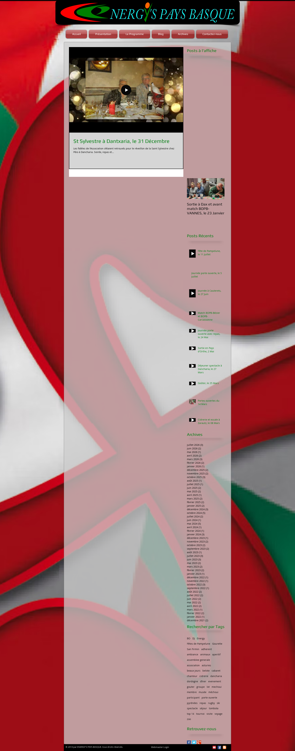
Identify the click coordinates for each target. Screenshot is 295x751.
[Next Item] (219, 188)
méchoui (213, 692)
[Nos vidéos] (214, 747)
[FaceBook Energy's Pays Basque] (219, 747)
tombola (213, 708)
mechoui (217, 686)
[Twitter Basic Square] (194, 742)
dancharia (216, 676)
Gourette (217, 643)
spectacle (192, 708)
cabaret (216, 670)
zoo (189, 719)
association (193, 665)
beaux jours (193, 670)
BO (188, 638)
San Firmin (193, 649)
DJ (193, 638)
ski (218, 703)
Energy (201, 638)
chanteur (192, 676)
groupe (200, 686)
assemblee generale (198, 659)
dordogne (192, 681)
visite (210, 713)
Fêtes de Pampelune (198, 643)
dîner (203, 681)
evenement (214, 681)
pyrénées (192, 703)
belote (206, 670)
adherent (206, 649)
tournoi (200, 713)
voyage (218, 713)
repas (203, 703)
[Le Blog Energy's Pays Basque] (224, 747)
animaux (205, 654)
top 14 (190, 713)
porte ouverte (209, 697)
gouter (190, 686)
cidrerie (203, 676)
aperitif (216, 654)
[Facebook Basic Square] (189, 742)
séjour (203, 708)
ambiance (192, 654)
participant (193, 697)
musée (202, 692)
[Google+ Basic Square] (199, 742)
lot (208, 686)
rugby (211, 703)
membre (192, 692)
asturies (206, 665)
